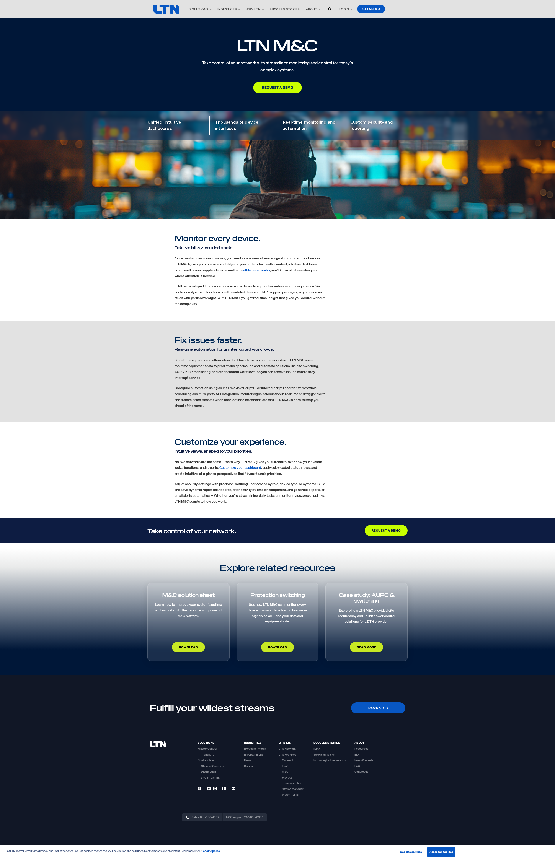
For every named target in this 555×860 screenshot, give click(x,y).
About (311, 9)
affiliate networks (256, 270)
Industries (227, 9)
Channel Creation (212, 766)
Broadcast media (255, 748)
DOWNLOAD (188, 647)
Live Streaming (210, 777)
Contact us (361, 771)
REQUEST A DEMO (386, 530)
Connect (287, 760)
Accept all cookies (441, 851)
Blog (357, 754)
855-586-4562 (209, 817)
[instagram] (215, 788)
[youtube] (233, 788)
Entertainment (253, 754)
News (247, 760)
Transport (207, 754)
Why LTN (253, 9)
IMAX (317, 748)
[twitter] (209, 788)
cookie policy (211, 851)
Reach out (378, 708)
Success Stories (285, 9)
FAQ (357, 766)
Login (344, 9)
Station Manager (293, 789)
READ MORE (366, 647)
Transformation (292, 783)
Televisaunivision (324, 754)
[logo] (166, 9)
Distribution (208, 771)
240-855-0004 (254, 817)
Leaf (285, 766)
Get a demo (371, 9)
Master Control (207, 748)
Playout (287, 777)
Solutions (198, 9)
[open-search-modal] (329, 9)
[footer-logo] (158, 744)
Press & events (363, 760)
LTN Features (287, 754)
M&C (285, 771)
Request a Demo (277, 87)
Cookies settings (411, 851)
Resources (361, 748)
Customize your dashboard (240, 467)
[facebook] (199, 788)
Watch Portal (290, 794)
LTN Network (287, 748)
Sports (248, 766)
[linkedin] (224, 788)
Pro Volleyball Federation (329, 760)
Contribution (206, 760)
